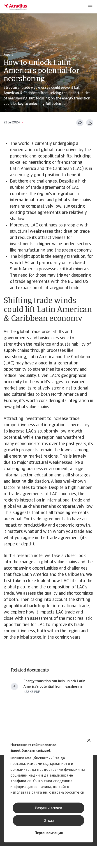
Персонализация (49, 833)
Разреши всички (48, 808)
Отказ (49, 821)
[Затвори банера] (88, 741)
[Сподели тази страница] (79, 122)
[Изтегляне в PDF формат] (89, 122)
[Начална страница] (15, 7)
